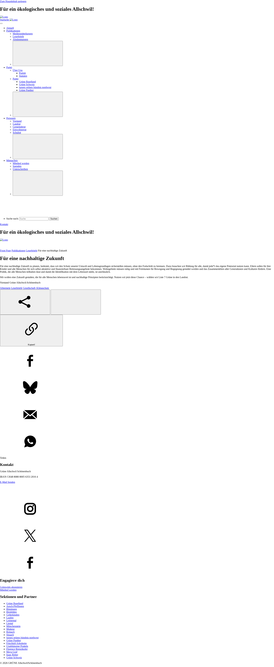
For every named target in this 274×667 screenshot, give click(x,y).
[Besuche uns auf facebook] (137, 563)
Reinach (10, 632)
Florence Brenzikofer (17, 649)
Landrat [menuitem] (16, 124)
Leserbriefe (31, 250)
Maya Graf (11, 652)
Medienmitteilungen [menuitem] (23, 33)
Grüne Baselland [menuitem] (27, 81)
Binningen (11, 609)
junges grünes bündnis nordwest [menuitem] (35, 87)
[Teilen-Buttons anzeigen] (25, 302)
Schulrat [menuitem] (17, 132)
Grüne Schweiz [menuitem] (27, 84)
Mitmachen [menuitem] (12, 160)
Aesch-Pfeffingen (15, 606)
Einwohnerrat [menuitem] (19, 129)
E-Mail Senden (7, 482)
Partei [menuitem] (9, 67)
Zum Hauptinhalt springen (13, 1)
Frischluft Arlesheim (16, 643)
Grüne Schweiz (14, 657)
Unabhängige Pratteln (17, 646)
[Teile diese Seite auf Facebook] (137, 361)
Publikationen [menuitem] (13, 30)
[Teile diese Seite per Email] (137, 415)
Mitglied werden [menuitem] (21, 163)
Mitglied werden (8, 590)
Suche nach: (12, 218)
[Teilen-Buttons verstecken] (76, 302)
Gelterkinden (12, 614)
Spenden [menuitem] (17, 166)
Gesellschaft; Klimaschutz (36, 288)
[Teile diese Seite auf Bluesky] (137, 388)
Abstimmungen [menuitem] (20, 39)
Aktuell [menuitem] (10, 28)
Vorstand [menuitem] (17, 121)
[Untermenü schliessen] (38, 53)
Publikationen (18, 250)
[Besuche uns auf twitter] (137, 536)
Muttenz (10, 629)
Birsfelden (11, 612)
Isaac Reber (12, 654)
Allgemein (5, 288)
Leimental (11, 620)
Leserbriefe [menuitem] (18, 36)
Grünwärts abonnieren (11, 587)
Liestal (9, 623)
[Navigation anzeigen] (1, 23)
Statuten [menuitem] (23, 76)
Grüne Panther (13, 640)
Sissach (10, 634)
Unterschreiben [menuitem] (20, 169)
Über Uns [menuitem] (18, 70)
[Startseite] (4, 17)
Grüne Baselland (14, 603)
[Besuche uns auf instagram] (137, 509)
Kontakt (4, 224)
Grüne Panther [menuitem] (26, 90)
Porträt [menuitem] (22, 73)
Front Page (5, 250)
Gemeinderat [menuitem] (19, 126)
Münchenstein (13, 626)
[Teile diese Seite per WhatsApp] (137, 442)
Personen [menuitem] (11, 118)
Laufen (9, 617)
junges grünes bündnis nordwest (22, 637)
